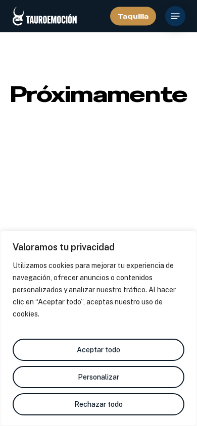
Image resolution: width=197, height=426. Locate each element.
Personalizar (98, 377)
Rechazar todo (98, 404)
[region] (98, 328)
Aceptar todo (98, 350)
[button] (175, 16)
